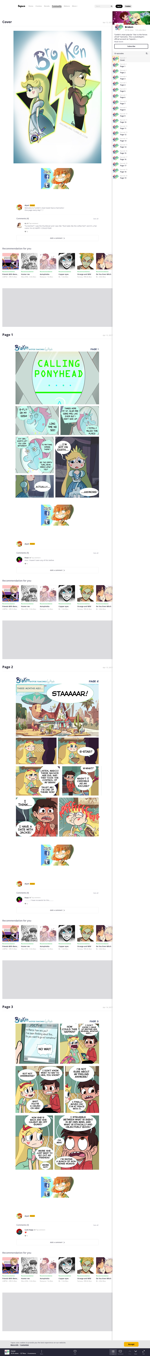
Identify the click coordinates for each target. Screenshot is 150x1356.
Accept (131, 1344)
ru (25, 223)
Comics (39, 6)
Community (57, 6)
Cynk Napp (29, 1230)
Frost (27, 558)
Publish (128, 6)
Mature (67, 6)
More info (14, 1345)
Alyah (27, 205)
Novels (47, 6)
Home (30, 6)
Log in (119, 6)
